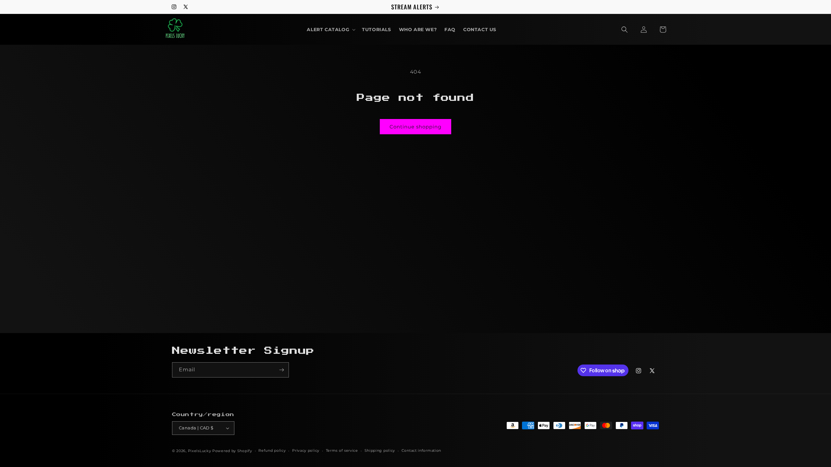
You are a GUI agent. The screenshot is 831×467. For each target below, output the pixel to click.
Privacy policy (305, 450)
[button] (330, 29)
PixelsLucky (199, 451)
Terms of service (342, 450)
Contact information (421, 450)
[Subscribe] (281, 369)
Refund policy (272, 450)
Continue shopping (415, 127)
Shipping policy (380, 450)
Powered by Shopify (232, 451)
